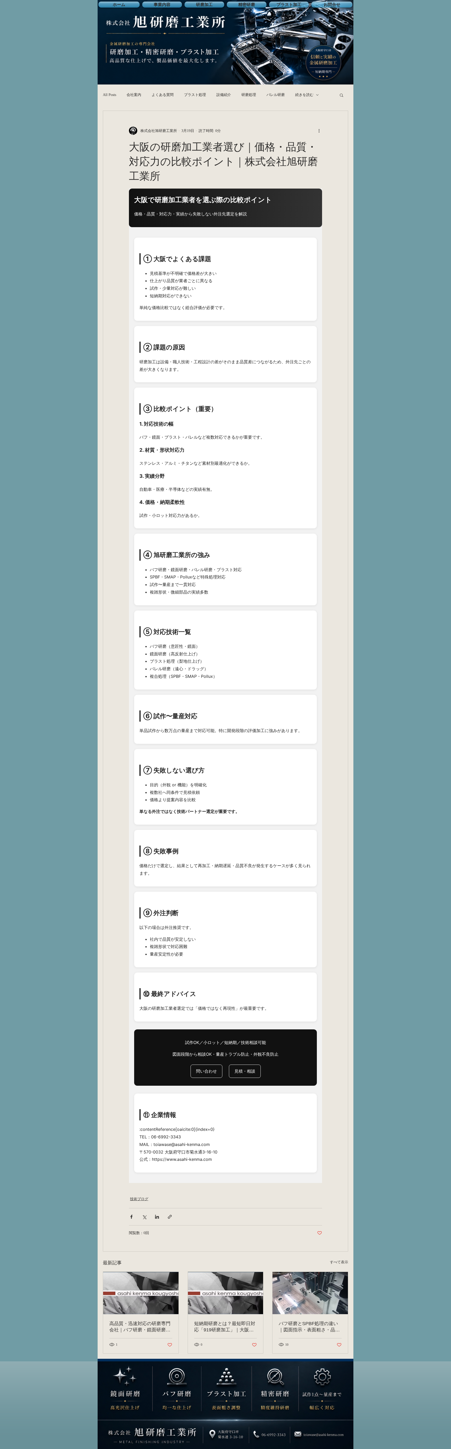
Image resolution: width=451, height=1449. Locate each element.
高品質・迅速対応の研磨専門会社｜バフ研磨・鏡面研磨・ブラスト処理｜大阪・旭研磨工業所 (139, 1327)
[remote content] (225, 686)
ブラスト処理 (195, 95)
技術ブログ (139, 1199)
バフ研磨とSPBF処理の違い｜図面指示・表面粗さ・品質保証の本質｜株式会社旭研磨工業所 (309, 1327)
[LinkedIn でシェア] (157, 1216)
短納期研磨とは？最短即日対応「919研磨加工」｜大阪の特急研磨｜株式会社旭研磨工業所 (224, 1327)
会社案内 (134, 95)
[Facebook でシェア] (131, 1216)
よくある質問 (163, 95)
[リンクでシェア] (169, 1216)
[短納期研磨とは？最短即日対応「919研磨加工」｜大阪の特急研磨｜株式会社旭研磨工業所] (225, 1293)
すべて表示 (339, 1262)
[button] (341, 95)
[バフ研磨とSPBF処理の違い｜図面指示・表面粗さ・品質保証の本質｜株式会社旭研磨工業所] (310, 1293)
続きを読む (304, 95)
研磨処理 (248, 95)
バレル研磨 (275, 95)
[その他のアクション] (319, 131)
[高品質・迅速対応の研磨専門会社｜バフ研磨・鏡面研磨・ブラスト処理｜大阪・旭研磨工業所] (141, 1293)
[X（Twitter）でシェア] (144, 1216)
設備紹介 (223, 95)
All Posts (109, 95)
